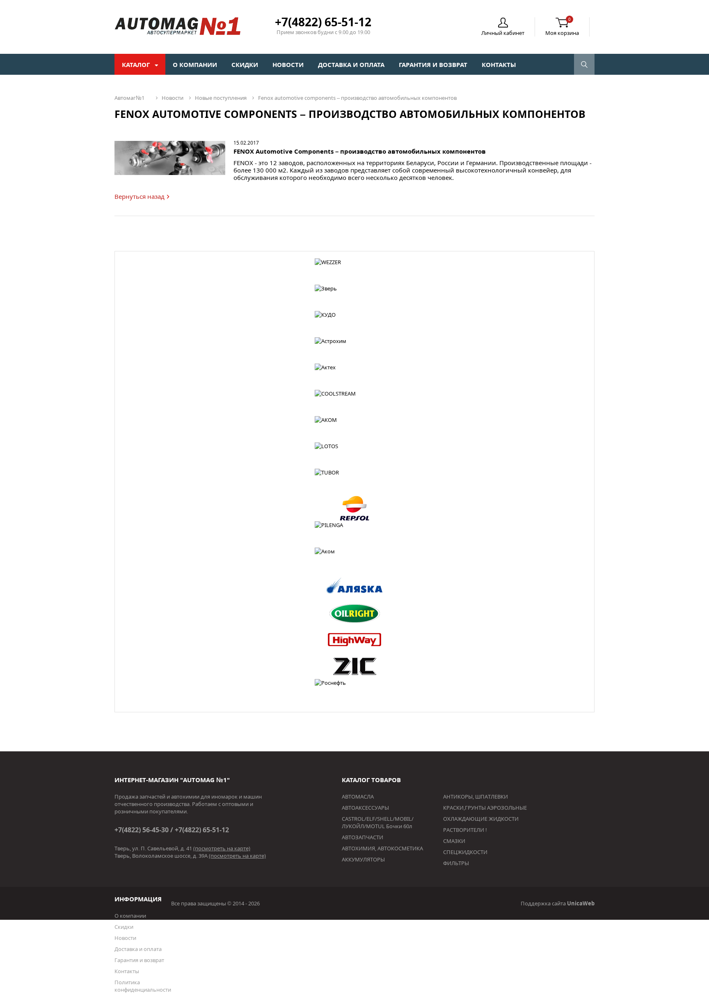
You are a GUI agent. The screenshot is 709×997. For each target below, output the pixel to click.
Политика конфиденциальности (142, 986)
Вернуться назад (139, 196)
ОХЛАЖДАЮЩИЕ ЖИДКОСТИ (481, 818)
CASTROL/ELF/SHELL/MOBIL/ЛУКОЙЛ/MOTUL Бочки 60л (378, 822)
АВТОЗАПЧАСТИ (362, 837)
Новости (288, 64)
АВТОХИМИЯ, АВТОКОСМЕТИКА (382, 848)
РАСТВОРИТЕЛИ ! (465, 830)
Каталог (136, 64)
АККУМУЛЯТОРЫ (363, 859)
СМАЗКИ (454, 841)
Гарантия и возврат (433, 64)
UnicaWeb (581, 903)
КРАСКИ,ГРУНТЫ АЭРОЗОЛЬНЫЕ (485, 807)
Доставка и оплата (351, 64)
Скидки (244, 64)
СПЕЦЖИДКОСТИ (465, 852)
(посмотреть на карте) (221, 848)
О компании (195, 64)
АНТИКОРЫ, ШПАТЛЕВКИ (475, 796)
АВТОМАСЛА (358, 796)
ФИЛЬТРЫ (456, 863)
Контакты (499, 64)
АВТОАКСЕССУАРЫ (365, 807)
